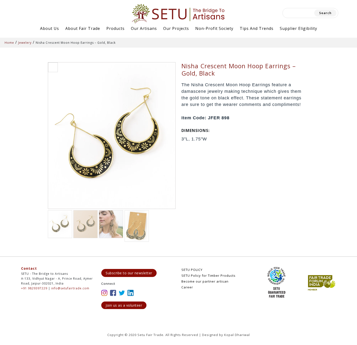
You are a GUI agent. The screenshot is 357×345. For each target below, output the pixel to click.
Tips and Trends (256, 28)
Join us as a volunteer (124, 305)
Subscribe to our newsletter (129, 273)
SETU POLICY (192, 269)
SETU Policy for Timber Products (208, 275)
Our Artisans (144, 28)
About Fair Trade (82, 28)
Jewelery (25, 43)
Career (187, 287)
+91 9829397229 (34, 288)
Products (115, 28)
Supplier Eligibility (298, 28)
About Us (49, 28)
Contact (29, 268)
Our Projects (176, 28)
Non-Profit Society (214, 28)
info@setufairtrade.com (70, 288)
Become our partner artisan (205, 281)
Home (9, 43)
